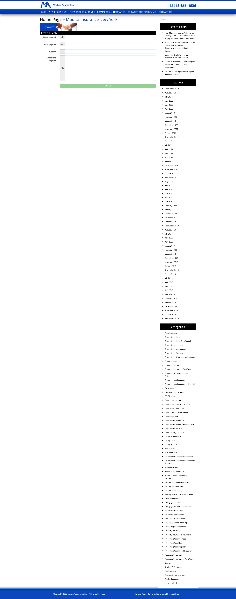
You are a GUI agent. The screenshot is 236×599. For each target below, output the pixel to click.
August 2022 (170, 141)
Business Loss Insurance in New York (180, 384)
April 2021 (169, 197)
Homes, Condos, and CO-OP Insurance (176, 477)
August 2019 (170, 274)
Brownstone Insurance (174, 344)
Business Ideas (171, 361)
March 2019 (170, 294)
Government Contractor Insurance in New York (180, 462)
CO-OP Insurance (172, 396)
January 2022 (170, 161)
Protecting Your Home (174, 542)
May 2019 (169, 286)
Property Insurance (172, 530)
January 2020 (170, 253)
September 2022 (172, 137)
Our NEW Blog (173, 593)
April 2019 (169, 290)
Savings (168, 562)
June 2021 (169, 189)
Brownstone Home (173, 337)
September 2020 (172, 225)
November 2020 (171, 217)
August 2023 (170, 92)
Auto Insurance (171, 332)
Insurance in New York (174, 486)
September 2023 (172, 88)
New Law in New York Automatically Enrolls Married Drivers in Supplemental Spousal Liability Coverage (180, 46)
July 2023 (169, 96)
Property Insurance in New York (178, 534)
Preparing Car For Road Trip (176, 522)
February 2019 (171, 298)
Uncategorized (171, 583)
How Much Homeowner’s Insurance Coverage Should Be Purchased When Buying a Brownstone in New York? (180, 35)
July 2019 (169, 278)
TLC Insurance (170, 570)
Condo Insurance (171, 416)
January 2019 (170, 302)
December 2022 (171, 125)
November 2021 (171, 169)
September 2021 (172, 177)
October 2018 (170, 314)
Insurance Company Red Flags (177, 482)
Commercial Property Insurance (177, 404)
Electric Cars (170, 448)
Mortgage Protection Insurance (178, 506)
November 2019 (171, 262)
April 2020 (169, 241)
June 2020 (169, 237)
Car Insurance (170, 388)
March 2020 (170, 245)
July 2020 (169, 233)
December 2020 (171, 213)
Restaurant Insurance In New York (179, 558)
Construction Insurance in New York (179, 424)
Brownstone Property (174, 353)
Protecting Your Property (175, 546)
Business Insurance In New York (178, 369)
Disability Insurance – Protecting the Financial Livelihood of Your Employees (180, 64)
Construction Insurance (174, 420)
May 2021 (169, 193)
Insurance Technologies (174, 490)
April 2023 (169, 108)
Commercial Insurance (174, 400)
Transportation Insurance (175, 574)
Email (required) (50, 44)
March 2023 (170, 112)
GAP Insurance (171, 452)
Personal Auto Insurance (175, 518)
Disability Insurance (173, 436)
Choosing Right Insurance (175, 392)
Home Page (51, 19)
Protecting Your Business (175, 538)
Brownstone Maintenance (175, 349)
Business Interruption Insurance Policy (178, 374)
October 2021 (170, 173)
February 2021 (171, 205)
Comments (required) (51, 59)
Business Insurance (173, 365)
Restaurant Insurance (174, 554)
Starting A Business (173, 567)
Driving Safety (171, 444)
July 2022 (169, 145)
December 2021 (171, 165)
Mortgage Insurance (173, 502)
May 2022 (169, 153)
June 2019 (169, 282)
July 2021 (169, 185)
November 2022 (171, 129)
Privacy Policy (141, 593)
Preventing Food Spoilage (175, 526)
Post (109, 86)
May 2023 (169, 104)
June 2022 (169, 149)
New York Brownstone (174, 510)
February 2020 (171, 249)
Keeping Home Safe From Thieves (179, 494)
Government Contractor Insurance (179, 456)
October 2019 (170, 265)
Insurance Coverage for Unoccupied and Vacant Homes (179, 73)
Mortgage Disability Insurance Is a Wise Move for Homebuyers (179, 56)
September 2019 (172, 270)
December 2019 (171, 258)
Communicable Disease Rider (176, 412)
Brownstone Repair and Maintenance (180, 357)
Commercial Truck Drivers (175, 408)
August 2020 (170, 229)
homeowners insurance (174, 471)
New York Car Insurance (174, 514)
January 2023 (170, 120)
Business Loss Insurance (175, 380)
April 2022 (169, 157)
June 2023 (169, 100)
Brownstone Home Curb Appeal (178, 341)
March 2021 (170, 201)
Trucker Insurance (172, 579)
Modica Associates (172, 498)
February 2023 (171, 116)
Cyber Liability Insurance (174, 432)
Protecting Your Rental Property (178, 550)
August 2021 (170, 181)
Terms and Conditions (157, 593)
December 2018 (171, 306)
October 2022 (170, 133)
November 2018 (171, 310)
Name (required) (49, 37)
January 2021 (170, 209)
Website (52, 51)
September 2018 (172, 318)
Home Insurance (171, 467)
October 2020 (170, 221)
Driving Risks (170, 440)
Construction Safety (173, 428)
